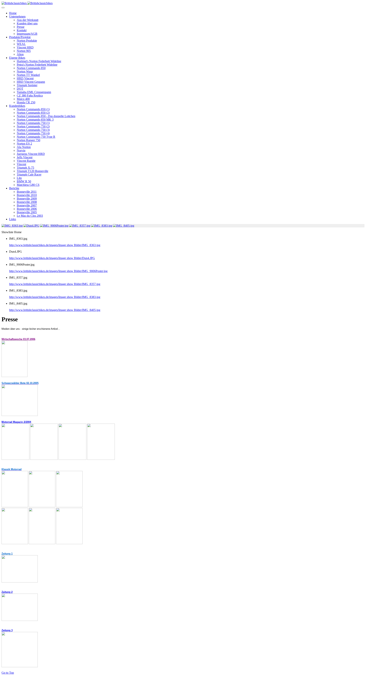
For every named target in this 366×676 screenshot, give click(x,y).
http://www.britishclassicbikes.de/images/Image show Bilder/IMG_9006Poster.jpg (58, 271)
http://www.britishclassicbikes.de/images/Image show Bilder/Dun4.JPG (52, 258)
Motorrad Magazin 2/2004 (16, 422)
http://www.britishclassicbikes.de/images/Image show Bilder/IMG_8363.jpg (54, 245)
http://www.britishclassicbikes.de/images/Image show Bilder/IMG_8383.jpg (54, 297)
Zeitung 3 (7, 630)
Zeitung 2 (7, 592)
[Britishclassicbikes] (27, 3)
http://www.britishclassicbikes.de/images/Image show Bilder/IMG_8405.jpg (54, 310)
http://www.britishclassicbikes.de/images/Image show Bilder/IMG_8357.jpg (54, 284)
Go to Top (8, 672)
